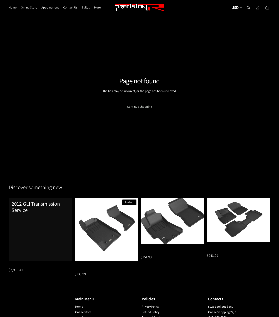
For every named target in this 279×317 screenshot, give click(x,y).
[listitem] (97, 7)
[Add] (65, 254)
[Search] (248, 7)
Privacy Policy (150, 307)
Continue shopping (139, 107)
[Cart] (267, 7)
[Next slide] (131, 229)
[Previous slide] (81, 229)
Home (79, 307)
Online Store (83, 312)
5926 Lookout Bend (220, 307)
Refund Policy (150, 312)
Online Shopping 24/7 (222, 312)
